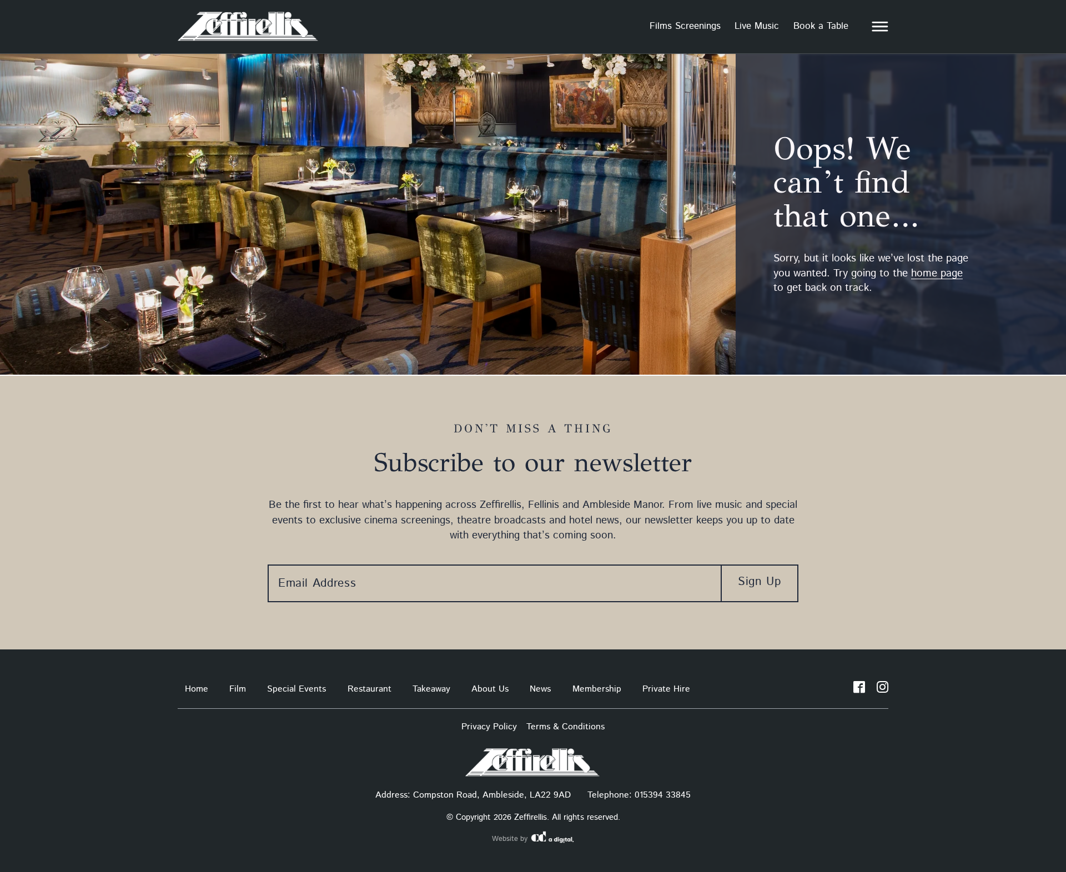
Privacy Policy (489, 726)
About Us (490, 689)
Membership (596, 689)
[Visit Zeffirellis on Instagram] (882, 689)
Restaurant (369, 689)
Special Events (296, 689)
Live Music (757, 26)
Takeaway (431, 689)
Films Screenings (685, 26)
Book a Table (820, 26)
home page (937, 273)
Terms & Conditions (565, 726)
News (540, 689)
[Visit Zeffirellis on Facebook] (859, 689)
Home (196, 689)
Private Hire (666, 689)
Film (237, 689)
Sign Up (759, 581)
